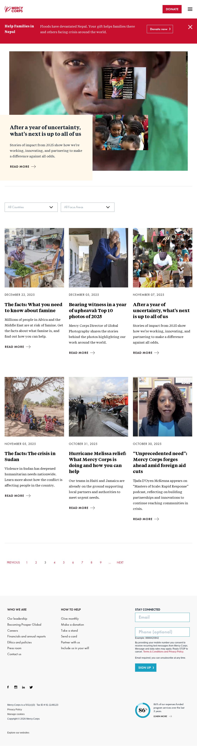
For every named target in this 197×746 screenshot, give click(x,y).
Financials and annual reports (26, 636)
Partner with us (70, 642)
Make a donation (72, 625)
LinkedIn (23, 687)
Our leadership (17, 619)
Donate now (158, 29)
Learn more (160, 716)
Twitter (31, 687)
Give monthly (70, 619)
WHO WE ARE (17, 609)
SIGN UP (144, 667)
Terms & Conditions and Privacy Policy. (163, 651)
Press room (14, 648)
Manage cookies (16, 714)
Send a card (69, 636)
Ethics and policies (19, 642)
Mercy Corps (14, 9)
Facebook (8, 687)
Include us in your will (75, 648)
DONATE (172, 9)
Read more (19, 166)
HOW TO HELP (71, 609)
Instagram (16, 687)
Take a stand (69, 631)
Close (190, 27)
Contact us (14, 654)
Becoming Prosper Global (24, 625)
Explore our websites (18, 732)
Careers (12, 631)
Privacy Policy (14, 709)
